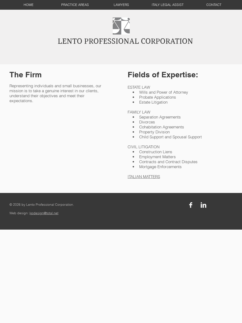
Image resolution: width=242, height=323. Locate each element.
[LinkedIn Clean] (203, 205)
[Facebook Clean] (191, 205)
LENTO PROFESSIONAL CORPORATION (125, 41)
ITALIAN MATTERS (144, 176)
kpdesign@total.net (44, 213)
